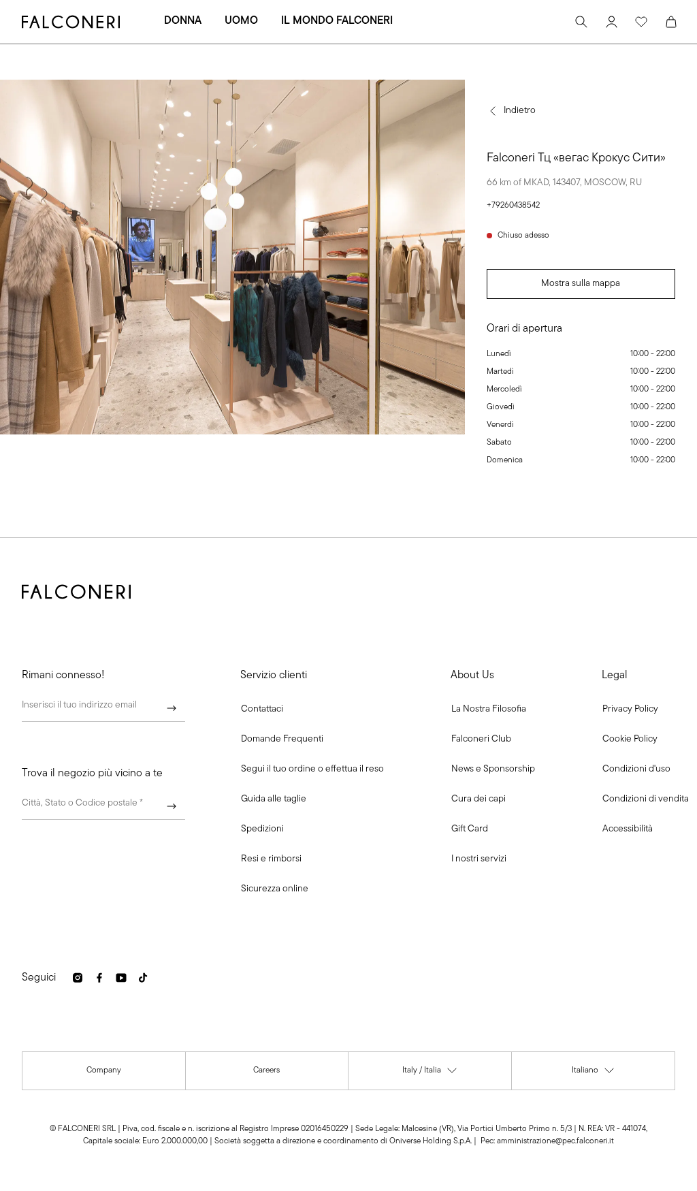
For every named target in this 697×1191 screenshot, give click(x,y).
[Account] (611, 22)
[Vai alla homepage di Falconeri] (71, 22)
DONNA (182, 21)
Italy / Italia (430, 1073)
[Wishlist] (641, 22)
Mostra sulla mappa (580, 284)
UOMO (241, 21)
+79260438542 (513, 206)
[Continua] (172, 708)
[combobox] (103, 806)
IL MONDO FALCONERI (337, 21)
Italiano (593, 1073)
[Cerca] (581, 22)
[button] (262, 710)
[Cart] (671, 22)
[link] (282, 740)
